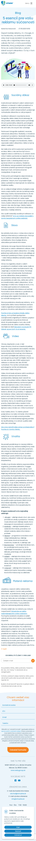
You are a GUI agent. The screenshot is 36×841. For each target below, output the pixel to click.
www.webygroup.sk (18, 770)
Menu (27, 3)
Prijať (18, 827)
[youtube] (19, 780)
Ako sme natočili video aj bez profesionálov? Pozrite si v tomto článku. (17, 428)
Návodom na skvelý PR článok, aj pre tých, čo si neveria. (16, 328)
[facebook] (16, 780)
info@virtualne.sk (18, 799)
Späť (5, 649)
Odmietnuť (18, 835)
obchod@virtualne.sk (18, 793)
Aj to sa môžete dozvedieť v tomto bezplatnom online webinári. (17, 217)
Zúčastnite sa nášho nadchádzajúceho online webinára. (14, 612)
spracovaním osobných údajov (11, 731)
